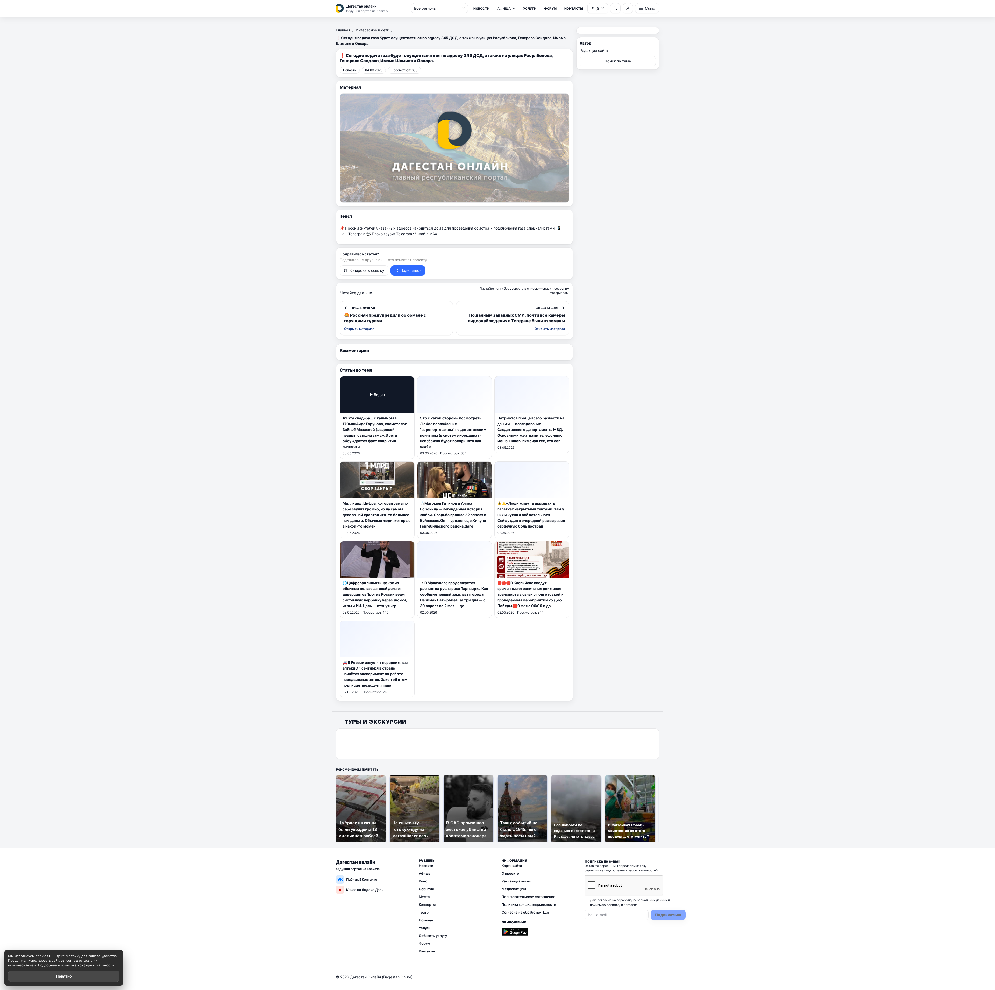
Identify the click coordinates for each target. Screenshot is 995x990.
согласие (631, 905)
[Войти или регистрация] (628, 8)
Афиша (504, 8)
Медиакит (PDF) (515, 889)
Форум (550, 8)
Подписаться (668, 915)
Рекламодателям (516, 881)
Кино (423, 881)
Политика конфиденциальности (529, 904)
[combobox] (437, 8)
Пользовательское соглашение (528, 897)
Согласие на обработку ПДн (525, 912)
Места (424, 897)
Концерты (427, 904)
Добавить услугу (433, 936)
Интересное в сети (372, 30)
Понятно (64, 976)
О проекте (510, 873)
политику (613, 905)
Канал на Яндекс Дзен (361, 890)
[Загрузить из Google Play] (515, 932)
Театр (424, 912)
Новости (481, 8)
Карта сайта (512, 866)
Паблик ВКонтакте (357, 879)
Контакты (573, 8)
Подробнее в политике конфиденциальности (76, 965)
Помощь (426, 920)
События (426, 889)
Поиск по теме (618, 61)
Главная (343, 30)
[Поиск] (615, 8)
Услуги (529, 8)
